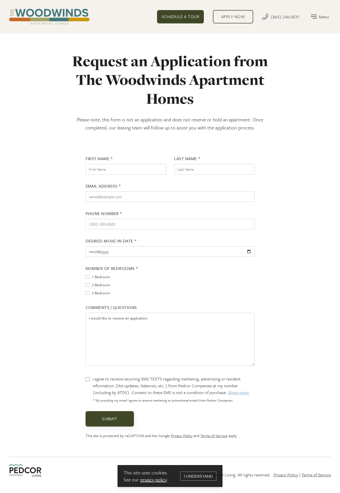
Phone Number (104, 213)
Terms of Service (214, 435)
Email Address (103, 186)
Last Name (187, 158)
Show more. (238, 392)
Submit (109, 418)
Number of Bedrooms (112, 268)
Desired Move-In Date (111, 241)
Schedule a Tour (180, 16)
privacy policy (153, 479)
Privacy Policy (182, 435)
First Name (99, 158)
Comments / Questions (111, 307)
